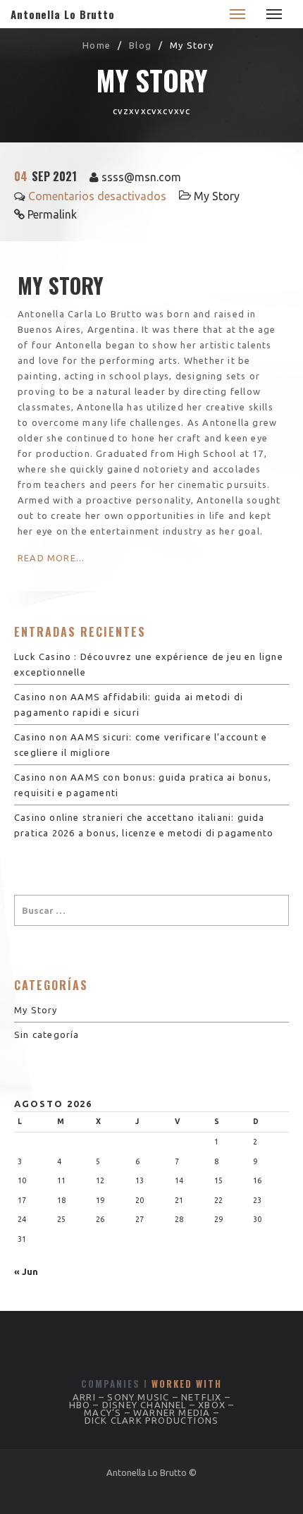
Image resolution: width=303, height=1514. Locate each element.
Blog (140, 45)
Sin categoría (47, 1034)
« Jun (26, 1271)
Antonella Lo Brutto (63, 14)
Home (96, 45)
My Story (217, 196)
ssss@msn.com (141, 177)
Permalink (52, 214)
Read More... (51, 558)
